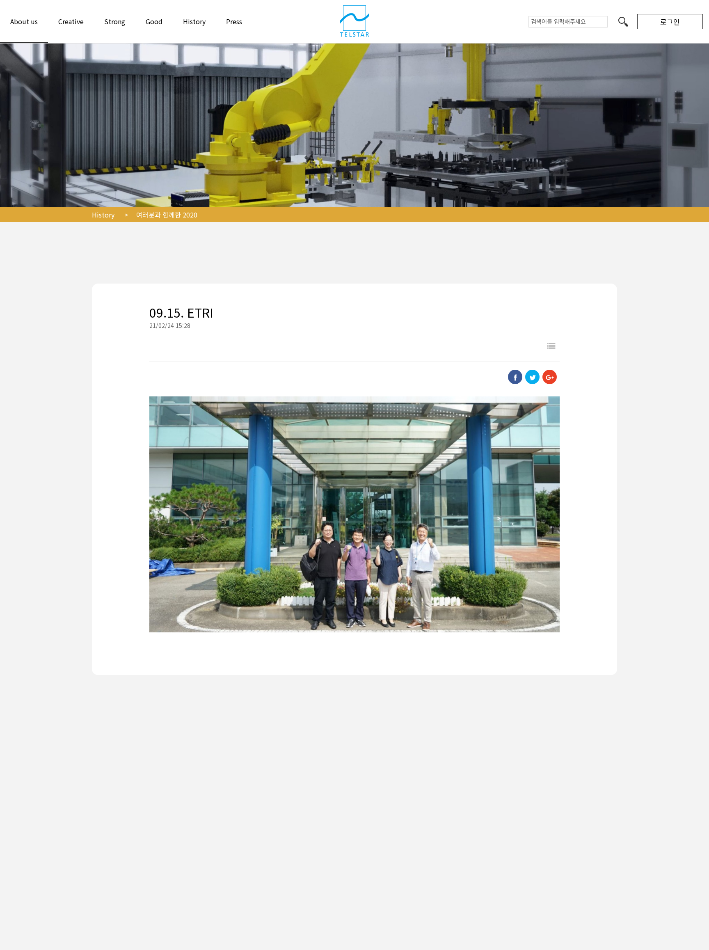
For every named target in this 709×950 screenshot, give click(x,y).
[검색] (623, 21)
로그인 (670, 21)
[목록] (551, 346)
